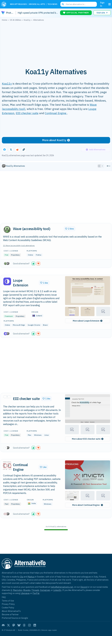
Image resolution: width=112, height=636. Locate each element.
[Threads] (24, 625)
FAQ (4, 597)
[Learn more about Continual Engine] (7, 466)
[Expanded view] (99, 165)
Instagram (45, 590)
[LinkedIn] (34, 625)
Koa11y (7, 83)
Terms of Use (8, 600)
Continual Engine (56, 113)
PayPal (36, 593)
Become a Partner (10, 614)
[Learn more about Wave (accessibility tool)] (7, 230)
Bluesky (26, 590)
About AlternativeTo (11, 611)
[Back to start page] (4, 4)
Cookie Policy (8, 607)
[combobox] (78, 4)
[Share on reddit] (17, 149)
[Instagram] (29, 625)
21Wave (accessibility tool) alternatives (19, 245)
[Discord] (3, 625)
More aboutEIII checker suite (86, 439)
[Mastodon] (13, 625)
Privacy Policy (8, 604)
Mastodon (17, 590)
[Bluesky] (19, 625)
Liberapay (25, 593)
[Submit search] (63, 4)
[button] (33, 263)
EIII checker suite (27, 113)
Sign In (102, 4)
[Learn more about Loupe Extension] (7, 281)
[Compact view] (102, 165)
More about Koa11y (54, 140)
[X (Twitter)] (8, 625)
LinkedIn (57, 590)
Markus (31, 576)
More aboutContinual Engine (86, 505)
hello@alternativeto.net (62, 587)
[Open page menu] (109, 4)
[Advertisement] (56, 42)
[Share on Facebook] (4, 149)
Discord (83, 587)
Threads (35, 590)
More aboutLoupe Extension (86, 320)
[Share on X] (11, 149)
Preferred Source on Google (15, 618)
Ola (21, 576)
